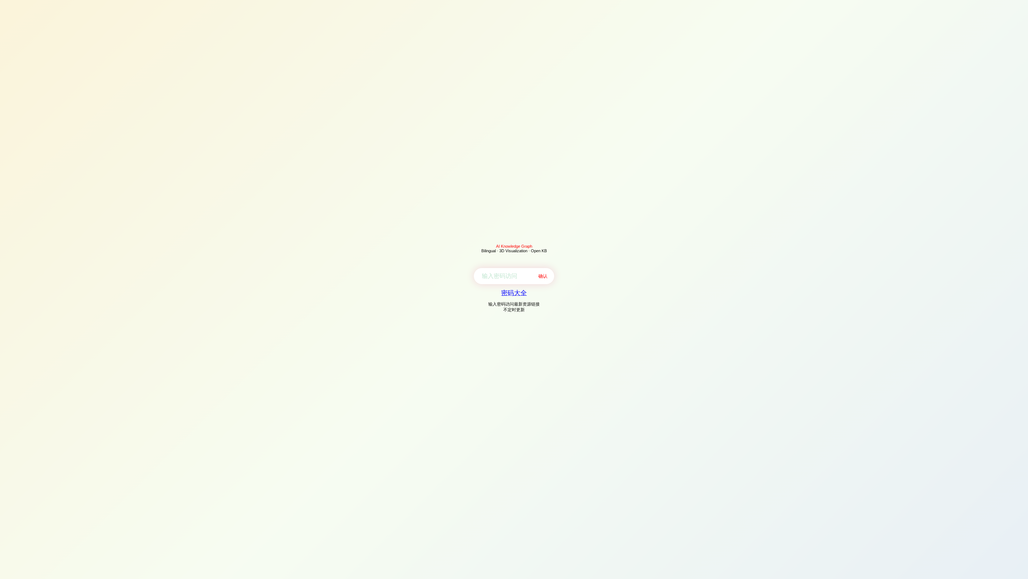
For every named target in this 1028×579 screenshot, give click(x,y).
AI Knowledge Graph (514, 246)
